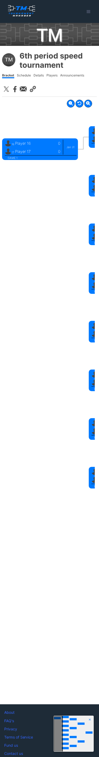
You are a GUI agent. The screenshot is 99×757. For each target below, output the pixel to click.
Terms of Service (18, 737)
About (9, 712)
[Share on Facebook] (15, 89)
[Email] (23, 89)
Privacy (10, 729)
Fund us (11, 745)
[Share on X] (6, 89)
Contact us (13, 753)
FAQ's (9, 721)
